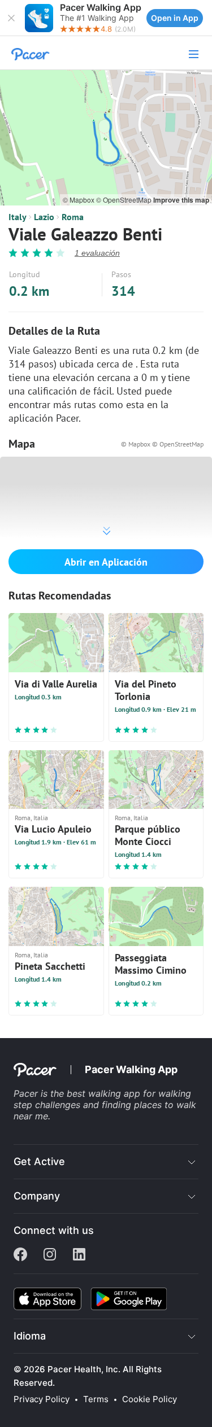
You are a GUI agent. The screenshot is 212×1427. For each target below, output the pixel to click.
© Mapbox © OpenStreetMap (162, 444)
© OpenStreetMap (124, 199)
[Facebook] (20, 1255)
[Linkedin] (79, 1255)
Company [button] (37, 1196)
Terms (96, 1399)
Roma (73, 216)
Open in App (174, 18)
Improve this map (181, 200)
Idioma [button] (30, 1336)
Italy (17, 216)
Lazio (44, 216)
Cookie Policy (149, 1399)
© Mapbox (79, 199)
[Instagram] (50, 1255)
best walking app (105, 1093)
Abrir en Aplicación (106, 561)
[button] (11, 18)
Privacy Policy (42, 1399)
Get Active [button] (39, 1161)
